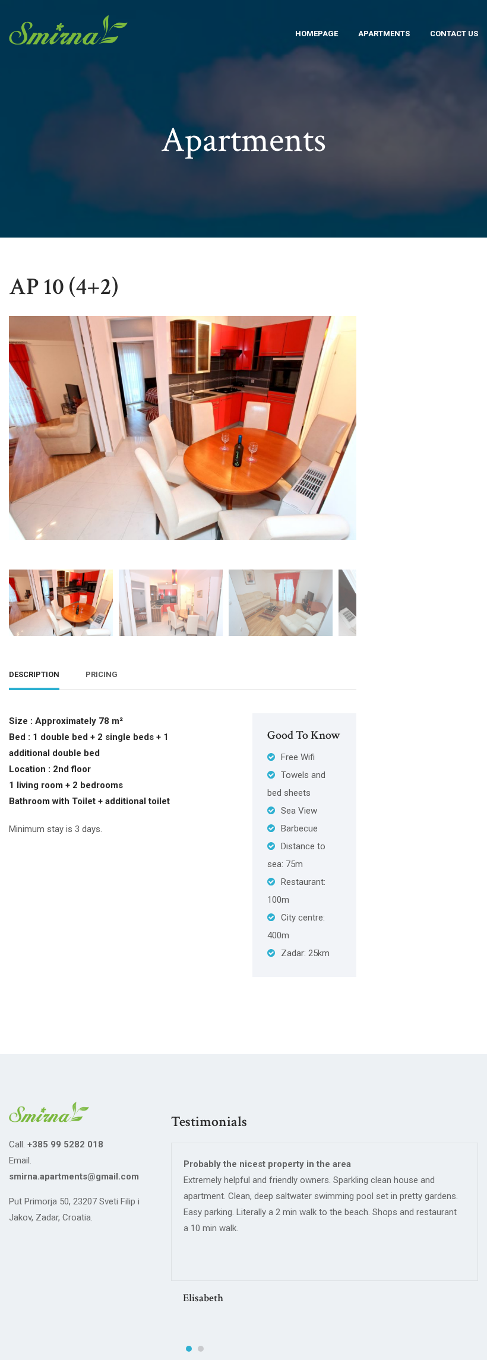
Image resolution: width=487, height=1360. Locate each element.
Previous (21, 419)
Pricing (102, 674)
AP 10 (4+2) (63, 286)
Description (34, 674)
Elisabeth (203, 1298)
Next (344, 419)
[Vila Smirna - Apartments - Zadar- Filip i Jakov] (68, 37)
